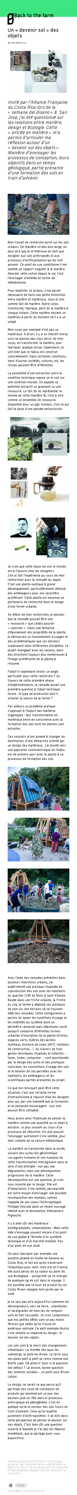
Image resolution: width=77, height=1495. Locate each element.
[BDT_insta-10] (38, 963)
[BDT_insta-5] (38, 810)
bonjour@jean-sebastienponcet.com (26, 1491)
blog (24, 43)
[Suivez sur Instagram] (11, 1485)
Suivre (20, 1485)
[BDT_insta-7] (38, 912)
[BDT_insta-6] (38, 861)
